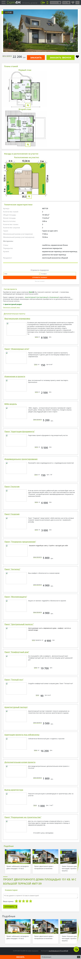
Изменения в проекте (14, 376)
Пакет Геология (11, 486)
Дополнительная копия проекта (19, 762)
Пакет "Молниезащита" (15, 596)
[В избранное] (77, 57)
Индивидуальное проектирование (21, 459)
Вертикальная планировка (17, 318)
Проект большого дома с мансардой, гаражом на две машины (71, 868)
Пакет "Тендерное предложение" (20, 541)
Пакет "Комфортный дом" (16, 652)
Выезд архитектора (13, 790)
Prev (7, 30)
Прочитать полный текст (11, 307)
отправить (9, 907)
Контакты (54, 2)
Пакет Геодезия (11, 514)
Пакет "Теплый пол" (14, 679)
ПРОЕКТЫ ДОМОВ (29, 3)
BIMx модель (10, 404)
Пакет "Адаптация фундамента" (19, 431)
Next (74, 30)
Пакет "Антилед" (12, 569)
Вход (64, 2)
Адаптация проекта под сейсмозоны (21, 734)
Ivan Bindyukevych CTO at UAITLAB (58, 951)
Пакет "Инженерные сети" (16, 349)
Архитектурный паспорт (16, 707)
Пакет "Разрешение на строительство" (22, 817)
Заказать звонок (60, 57)
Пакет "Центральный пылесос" (19, 624)
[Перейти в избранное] (72, 2)
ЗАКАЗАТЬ (36, 57)
